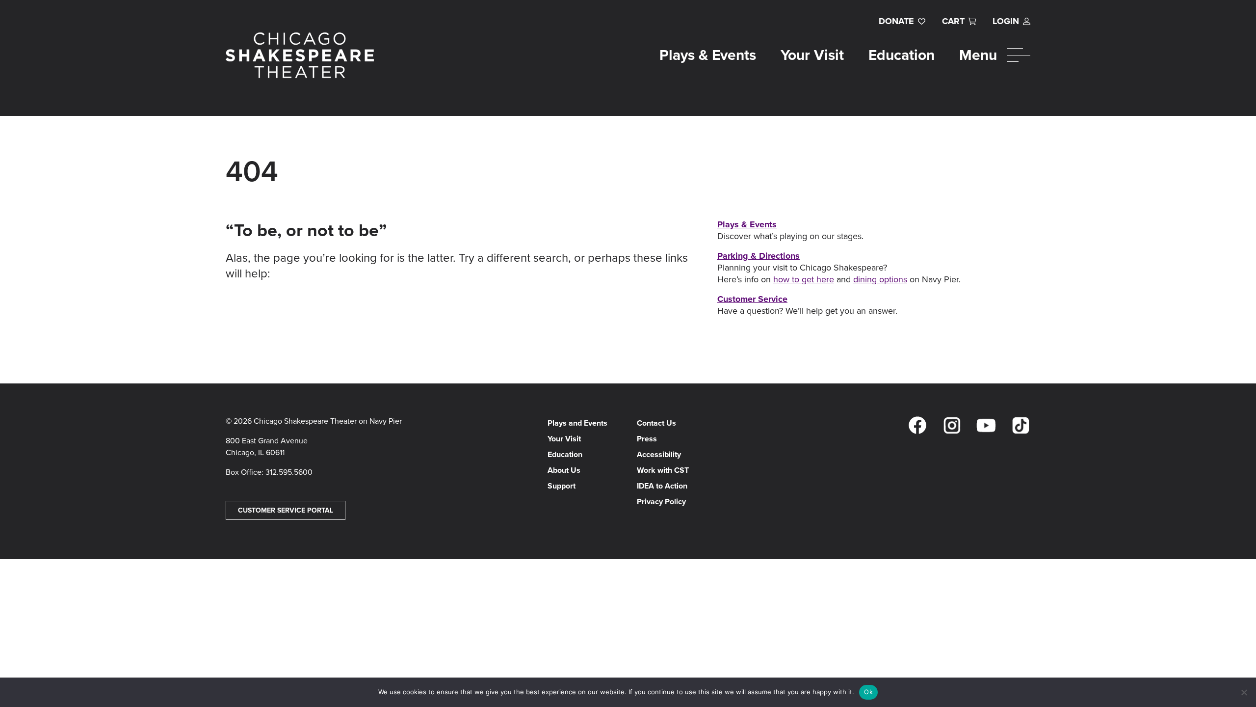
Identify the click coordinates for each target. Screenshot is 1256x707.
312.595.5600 (289, 472)
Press (647, 438)
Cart (953, 21)
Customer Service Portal (285, 510)
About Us (564, 470)
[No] (1244, 692)
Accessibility (659, 454)
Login (1006, 21)
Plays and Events (577, 423)
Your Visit (812, 55)
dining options (880, 279)
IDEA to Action (662, 485)
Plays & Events (707, 55)
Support (562, 485)
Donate (896, 21)
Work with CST (663, 470)
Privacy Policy (661, 501)
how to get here (803, 279)
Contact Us (656, 423)
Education (901, 55)
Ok (868, 692)
